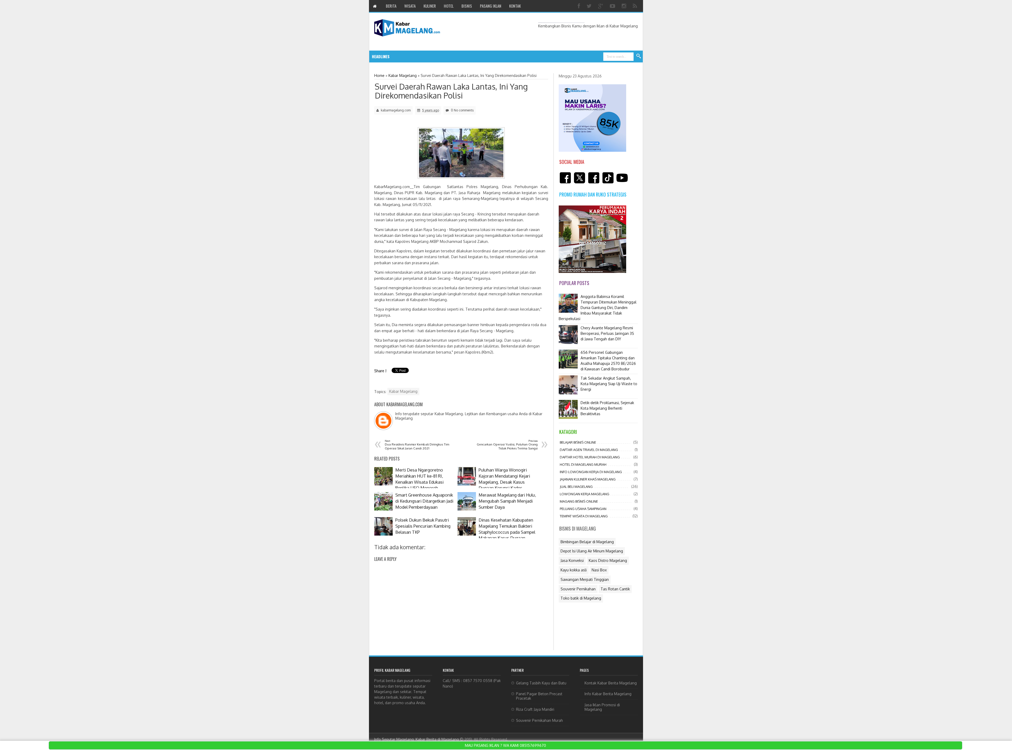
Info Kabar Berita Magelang (608, 694)
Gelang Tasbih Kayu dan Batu (541, 683)
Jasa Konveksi (572, 560)
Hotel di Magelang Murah (583, 464)
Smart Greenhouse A (431, 56)
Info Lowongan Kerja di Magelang (591, 472)
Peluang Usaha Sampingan (583, 509)
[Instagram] (624, 6)
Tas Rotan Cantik (615, 589)
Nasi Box (599, 570)
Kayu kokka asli (574, 570)
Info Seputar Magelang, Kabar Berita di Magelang (416, 739)
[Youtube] (613, 6)
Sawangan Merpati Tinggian (585, 579)
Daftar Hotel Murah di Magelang (590, 457)
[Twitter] (590, 6)
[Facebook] (579, 6)
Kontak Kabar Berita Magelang (611, 683)
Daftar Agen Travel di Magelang (589, 450)
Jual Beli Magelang (576, 486)
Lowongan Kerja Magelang (584, 494)
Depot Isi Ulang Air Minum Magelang (592, 551)
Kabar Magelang (403, 391)
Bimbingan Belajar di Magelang (587, 542)
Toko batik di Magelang (581, 598)
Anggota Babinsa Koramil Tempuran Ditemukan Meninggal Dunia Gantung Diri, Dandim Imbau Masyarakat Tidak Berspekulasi (597, 307)
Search (639, 56)
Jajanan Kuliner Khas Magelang (588, 479)
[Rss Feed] (635, 6)
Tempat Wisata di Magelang (584, 516)
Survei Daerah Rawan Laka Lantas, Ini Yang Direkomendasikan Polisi (451, 91)
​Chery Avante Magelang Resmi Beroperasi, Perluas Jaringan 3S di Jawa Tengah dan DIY (607, 333)
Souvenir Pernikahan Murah (539, 720)
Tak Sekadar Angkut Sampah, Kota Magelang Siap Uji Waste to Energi (609, 383)
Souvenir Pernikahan (578, 589)
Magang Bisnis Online (579, 501)
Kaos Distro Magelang (608, 560)
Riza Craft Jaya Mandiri (535, 709)
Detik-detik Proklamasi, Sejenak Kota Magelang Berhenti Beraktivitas (607, 408)
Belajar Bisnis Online (578, 442)
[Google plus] (601, 6)
